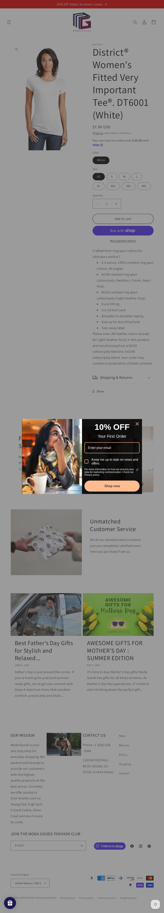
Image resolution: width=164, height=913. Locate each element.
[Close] (137, 424)
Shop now (112, 486)
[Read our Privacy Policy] (137, 469)
